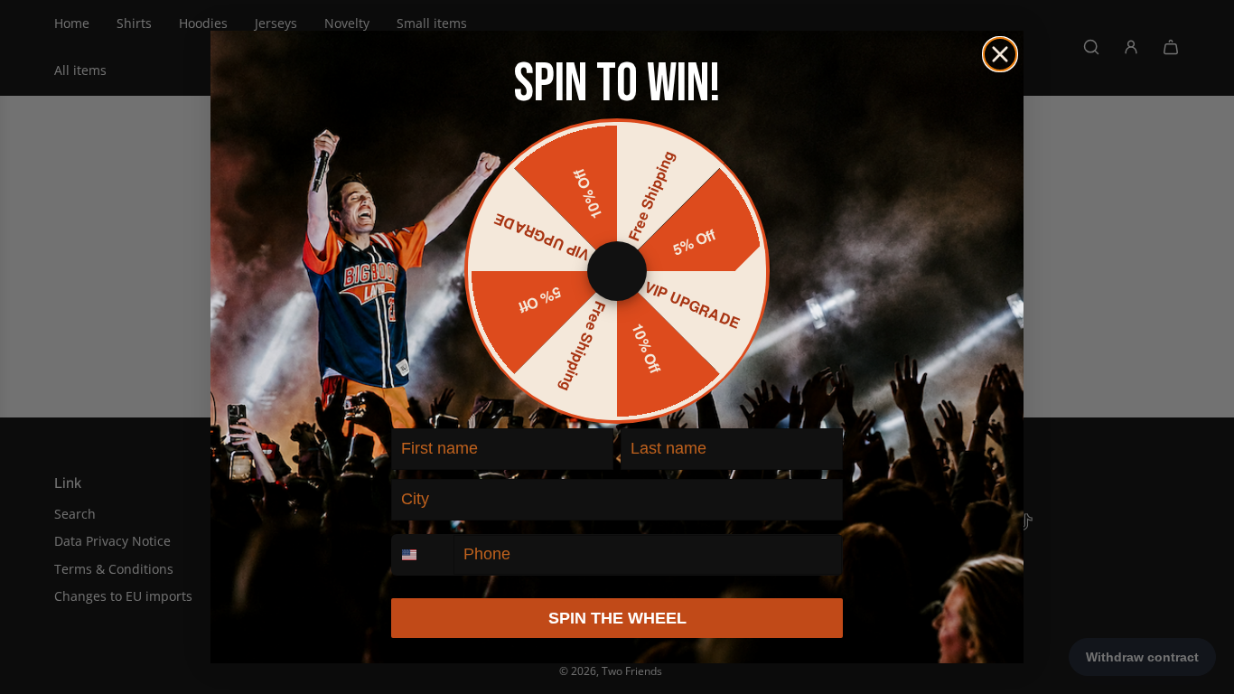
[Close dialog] (1000, 54)
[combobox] (422, 555)
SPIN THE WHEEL (617, 618)
